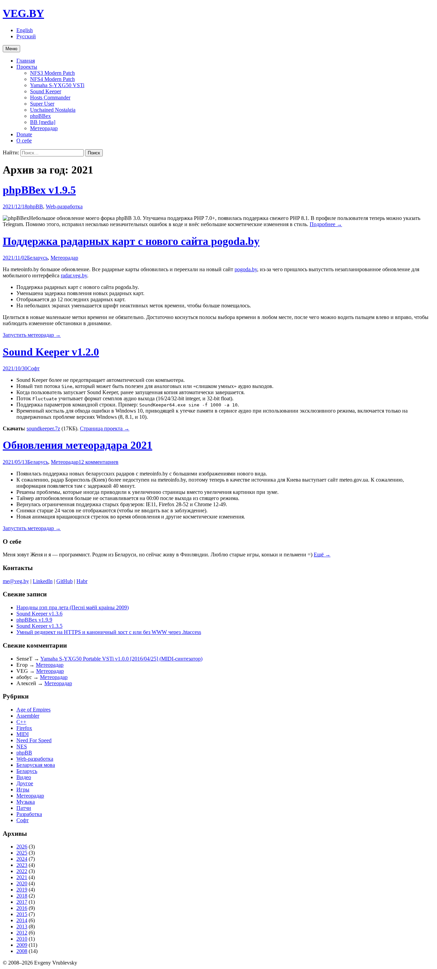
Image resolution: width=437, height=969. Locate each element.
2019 (21, 889)
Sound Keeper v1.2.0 (51, 352)
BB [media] (42, 122)
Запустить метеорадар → (32, 335)
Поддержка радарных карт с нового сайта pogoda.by (131, 241)
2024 (21, 859)
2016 (21, 908)
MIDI (22, 734)
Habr (81, 581)
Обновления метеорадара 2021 (77, 445)
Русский (26, 36)
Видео (23, 777)
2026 (21, 846)
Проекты (26, 67)
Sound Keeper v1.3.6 (39, 614)
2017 (21, 902)
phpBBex (40, 116)
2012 (21, 933)
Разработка (29, 814)
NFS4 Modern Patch (52, 79)
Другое (24, 783)
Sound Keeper (45, 91)
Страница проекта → (104, 428)
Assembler (27, 716)
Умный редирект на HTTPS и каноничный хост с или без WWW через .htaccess (108, 632)
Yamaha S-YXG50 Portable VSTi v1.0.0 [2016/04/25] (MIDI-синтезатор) (121, 659)
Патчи (23, 808)
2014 (21, 920)
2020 (21, 883)
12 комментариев (98, 462)
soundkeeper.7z (43, 428)
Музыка (25, 802)
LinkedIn (43, 581)
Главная (25, 61)
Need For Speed (34, 740)
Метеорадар (44, 128)
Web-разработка (64, 206)
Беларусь (37, 258)
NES (21, 746)
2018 (21, 896)
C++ (21, 722)
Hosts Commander (50, 97)
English (24, 30)
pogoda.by (246, 269)
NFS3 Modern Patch (52, 73)
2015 (21, 914)
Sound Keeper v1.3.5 (39, 626)
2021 (21, 877)
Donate (24, 134)
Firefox (24, 728)
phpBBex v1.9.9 (34, 620)
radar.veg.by (74, 275)
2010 (21, 939)
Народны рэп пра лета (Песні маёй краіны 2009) (72, 607)
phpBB (35, 206)
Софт (33, 368)
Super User (42, 104)
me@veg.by (16, 581)
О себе (24, 140)
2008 (21, 951)
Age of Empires (33, 709)
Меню (11, 48)
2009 (21, 945)
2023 (21, 865)
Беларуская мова (35, 765)
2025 (21, 853)
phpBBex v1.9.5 (39, 190)
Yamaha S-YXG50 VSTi (57, 85)
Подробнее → (326, 224)
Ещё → (322, 554)
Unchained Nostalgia (52, 110)
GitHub (64, 581)
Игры (22, 789)
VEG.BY (23, 13)
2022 (21, 871)
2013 (21, 926)
